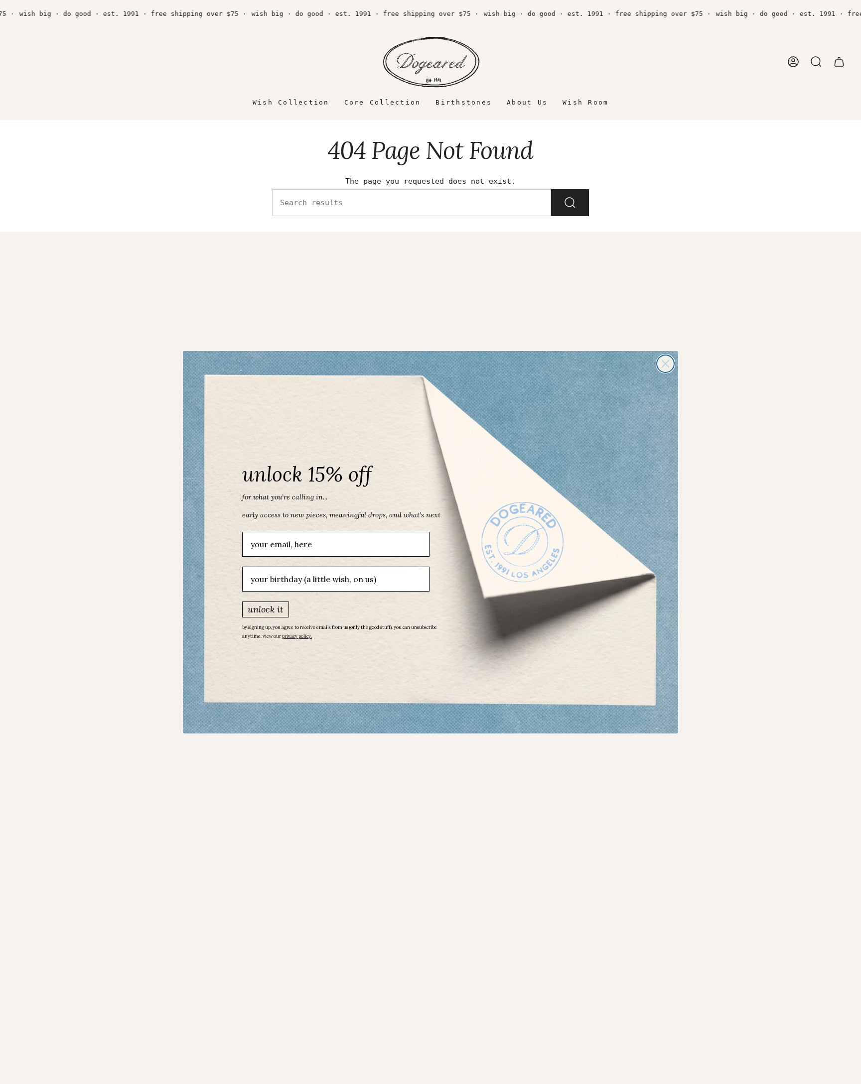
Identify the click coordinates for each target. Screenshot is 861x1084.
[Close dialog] (665, 363)
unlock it (266, 609)
